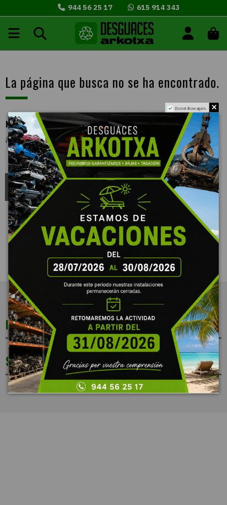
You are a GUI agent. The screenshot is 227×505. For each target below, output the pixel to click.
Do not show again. (191, 107)
